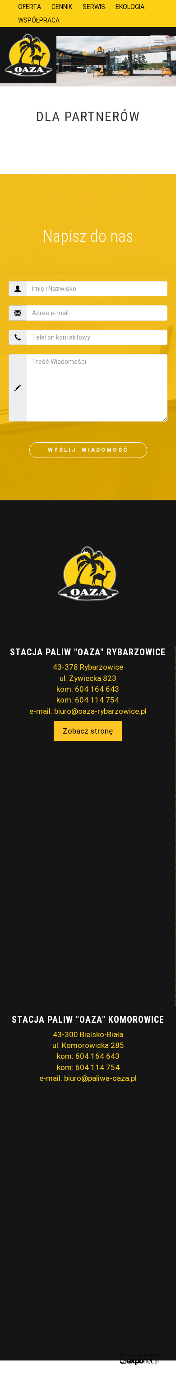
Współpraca (39, 20)
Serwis (94, 6)
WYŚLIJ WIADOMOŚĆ (88, 450)
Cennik (61, 6)
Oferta (29, 6)
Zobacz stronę (88, 730)
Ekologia (130, 6)
